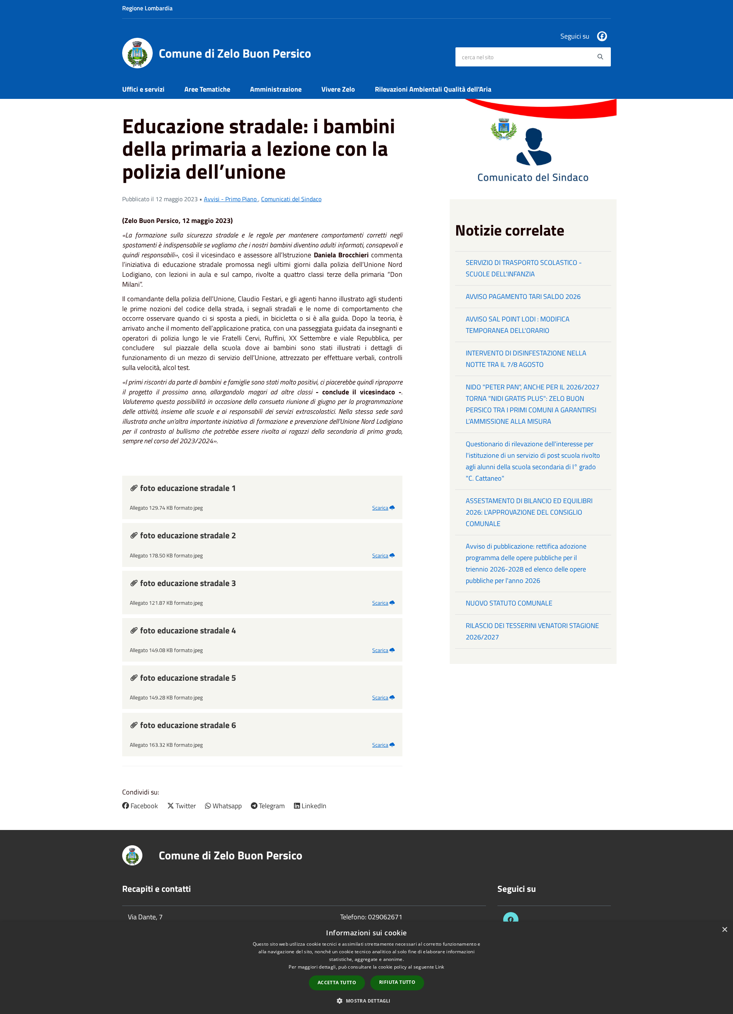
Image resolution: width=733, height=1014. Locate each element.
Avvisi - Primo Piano (231, 198)
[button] (366, 1000)
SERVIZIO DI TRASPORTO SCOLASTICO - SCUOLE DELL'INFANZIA (524, 268)
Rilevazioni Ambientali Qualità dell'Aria (433, 89)
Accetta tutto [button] (337, 982)
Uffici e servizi (143, 89)
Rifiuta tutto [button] (397, 982)
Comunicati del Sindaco (291, 198)
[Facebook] (602, 36)
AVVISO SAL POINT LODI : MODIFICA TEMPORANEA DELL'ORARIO (518, 325)
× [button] (724, 930)
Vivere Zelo (338, 89)
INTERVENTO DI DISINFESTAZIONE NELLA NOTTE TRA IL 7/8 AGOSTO (526, 359)
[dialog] (366, 968)
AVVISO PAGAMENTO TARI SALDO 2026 (523, 296)
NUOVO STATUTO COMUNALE (509, 603)
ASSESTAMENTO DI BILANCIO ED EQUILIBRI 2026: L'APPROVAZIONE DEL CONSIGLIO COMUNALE (529, 512)
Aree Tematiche (207, 89)
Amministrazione (276, 89)
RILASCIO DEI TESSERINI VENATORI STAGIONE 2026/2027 (532, 631)
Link (439, 967)
